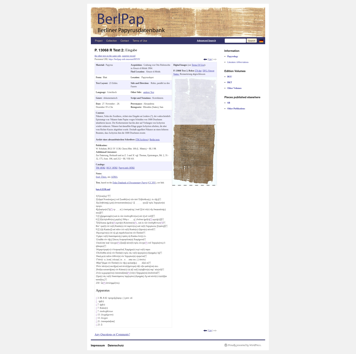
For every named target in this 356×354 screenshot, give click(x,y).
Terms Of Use (198, 65)
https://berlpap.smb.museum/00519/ (124, 59)
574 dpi (198, 70)
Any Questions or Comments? (112, 334)
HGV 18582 (112, 168)
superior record (128, 56)
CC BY (152, 182)
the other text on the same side (108, 56)
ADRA (114, 177)
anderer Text (148, 92)
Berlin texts (155, 139)
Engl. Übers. (101, 177)
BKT (229, 82)
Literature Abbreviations (238, 62)
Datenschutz (116, 345)
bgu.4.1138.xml (103, 189)
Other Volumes (234, 88)
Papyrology (232, 56)
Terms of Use (140, 40)
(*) (111, 209)
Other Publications (236, 108)
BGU (229, 76)
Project (99, 40)
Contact (125, 40)
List (210, 59)
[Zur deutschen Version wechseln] (261, 40)
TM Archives (142, 139)
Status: (176, 74)
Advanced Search (206, 40)
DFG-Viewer (208, 70)
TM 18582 (100, 168)
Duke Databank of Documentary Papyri (130, 182)
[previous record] (205, 59)
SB (228, 102)
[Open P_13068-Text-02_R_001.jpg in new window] (194, 78)
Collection (111, 40)
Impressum (99, 345)
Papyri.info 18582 (127, 168)
